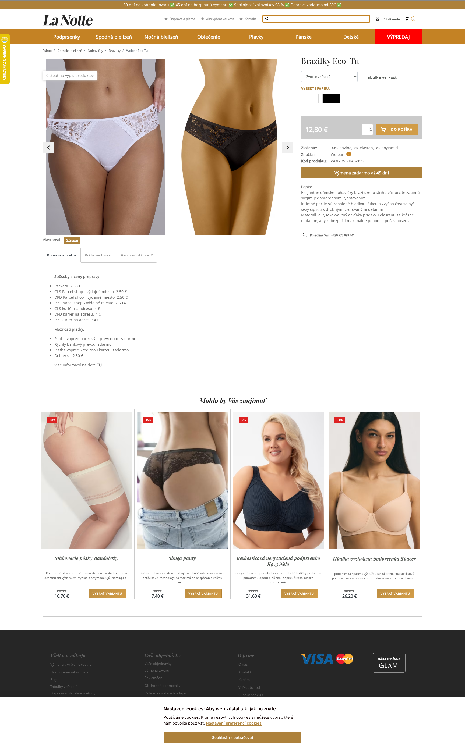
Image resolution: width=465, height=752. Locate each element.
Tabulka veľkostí (382, 77)
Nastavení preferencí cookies (234, 723)
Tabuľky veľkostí (63, 686)
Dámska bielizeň (69, 50)
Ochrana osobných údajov (166, 693)
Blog (53, 679)
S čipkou (72, 240)
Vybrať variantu (107, 593)
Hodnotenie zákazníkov (69, 672)
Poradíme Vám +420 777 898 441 (332, 235)
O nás (243, 664)
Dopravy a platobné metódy (73, 693)
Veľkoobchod (249, 687)
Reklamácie (154, 677)
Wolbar (337, 154)
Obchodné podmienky (163, 685)
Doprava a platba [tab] (62, 255)
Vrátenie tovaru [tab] (99, 255)
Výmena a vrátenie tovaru (71, 664)
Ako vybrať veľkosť (220, 19)
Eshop (47, 50)
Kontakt (250, 19)
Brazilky (115, 50)
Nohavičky (95, 50)
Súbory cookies (250, 695)
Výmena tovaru (157, 670)
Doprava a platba (182, 19)
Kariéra (244, 679)
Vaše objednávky (158, 663)
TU (99, 365)
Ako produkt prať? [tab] (137, 255)
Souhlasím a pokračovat (232, 737)
